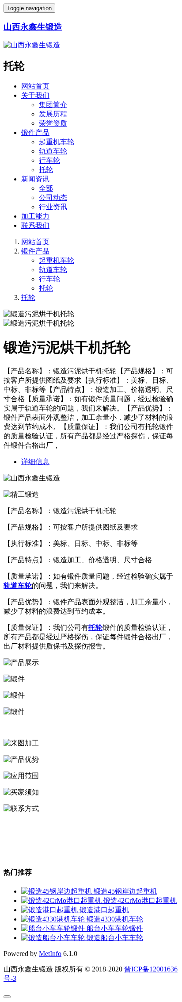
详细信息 (35, 461)
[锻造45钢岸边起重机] (57, 891)
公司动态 (53, 197)
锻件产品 (35, 132)
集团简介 (53, 104)
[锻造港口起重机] (50, 910)
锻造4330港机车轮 (115, 919)
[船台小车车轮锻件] (54, 928)
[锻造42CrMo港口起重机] (62, 900)
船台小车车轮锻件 (115, 928)
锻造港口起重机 (104, 910)
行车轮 (49, 160)
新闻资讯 (35, 179)
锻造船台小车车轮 (115, 937)
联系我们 (35, 225)
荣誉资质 (53, 123)
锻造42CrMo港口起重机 (140, 900)
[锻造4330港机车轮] (54, 919)
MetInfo (50, 953)
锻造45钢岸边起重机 (125, 891)
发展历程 (53, 114)
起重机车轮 (56, 142)
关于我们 (35, 95)
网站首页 (35, 86)
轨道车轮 (53, 151)
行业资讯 (53, 207)
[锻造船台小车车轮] (54, 937)
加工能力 (35, 216)
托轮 (46, 169)
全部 (46, 188)
